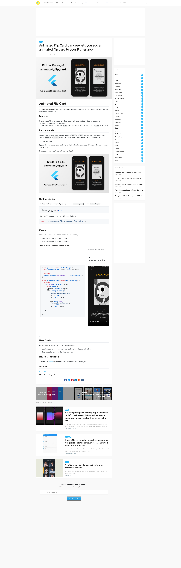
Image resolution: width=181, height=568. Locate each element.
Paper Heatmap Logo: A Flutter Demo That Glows (132, 190)
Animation (58, 375)
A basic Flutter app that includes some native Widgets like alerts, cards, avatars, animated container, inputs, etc (86, 443)
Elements (74, 3)
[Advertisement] (90, 21)
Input (82, 3)
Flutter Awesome (48, 3)
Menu (91, 3)
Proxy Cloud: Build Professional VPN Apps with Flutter (134, 196)
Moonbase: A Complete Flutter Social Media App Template (135, 173)
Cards (46, 375)
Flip (41, 42)
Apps (111, 3)
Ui (57, 3)
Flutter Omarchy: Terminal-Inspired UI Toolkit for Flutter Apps (136, 178)
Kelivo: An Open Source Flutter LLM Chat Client (131, 184)
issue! (51, 362)
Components (101, 3)
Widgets (67, 437)
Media (64, 3)
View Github (43, 371)
